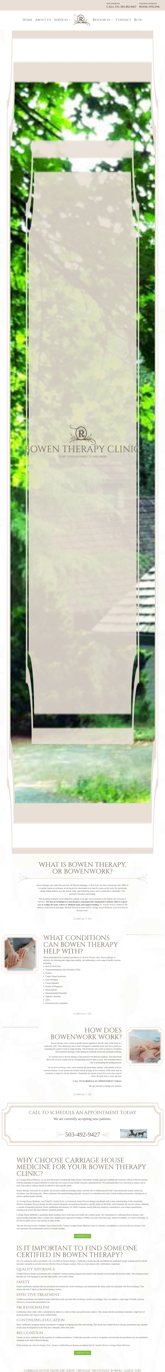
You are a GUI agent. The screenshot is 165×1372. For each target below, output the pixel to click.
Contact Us (83, 918)
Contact (123, 20)
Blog (138, 20)
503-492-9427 (82, 1134)
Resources (101, 20)
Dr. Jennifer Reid (107, 905)
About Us (43, 20)
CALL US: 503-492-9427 (121, 5)
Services (61, 20)
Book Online (149, 5)
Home (27, 20)
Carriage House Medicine (101, 907)
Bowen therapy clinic (91, 957)
